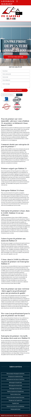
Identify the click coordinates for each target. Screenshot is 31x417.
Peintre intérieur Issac (15, 394)
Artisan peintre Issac (15, 409)
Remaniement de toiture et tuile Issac (15, 379)
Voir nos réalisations (15, 57)
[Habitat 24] (11, 13)
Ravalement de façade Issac (15, 400)
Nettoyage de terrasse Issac (15, 385)
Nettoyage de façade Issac (15, 382)
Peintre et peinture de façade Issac (15, 391)
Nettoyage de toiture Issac (15, 388)
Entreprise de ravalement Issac (15, 376)
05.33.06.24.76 (8, 1)
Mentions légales (18, 415)
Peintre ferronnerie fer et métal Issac (15, 406)
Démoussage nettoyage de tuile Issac (15, 373)
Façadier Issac (15, 403)
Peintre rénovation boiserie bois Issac (15, 397)
